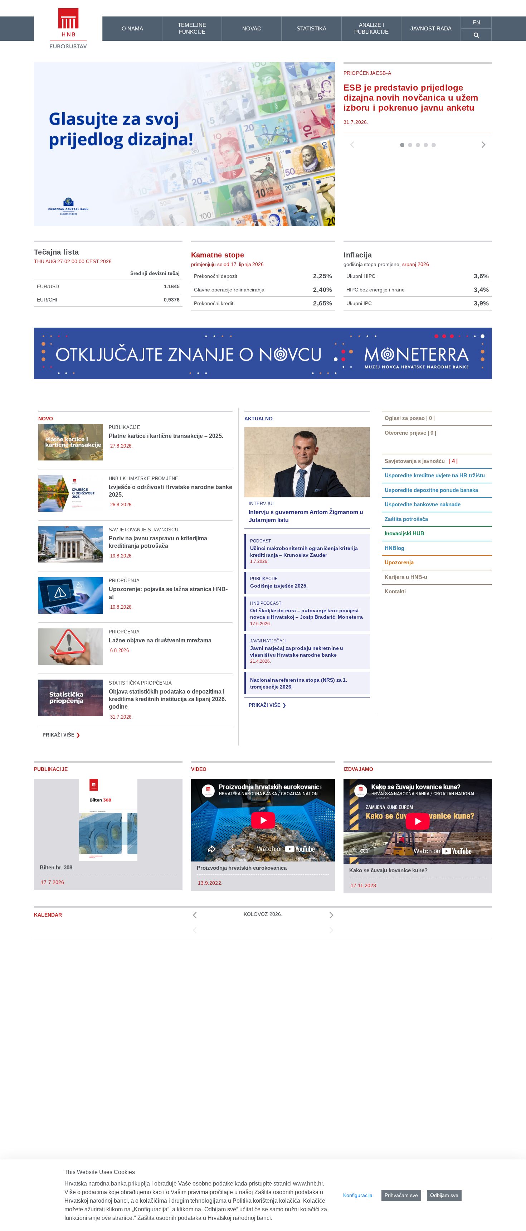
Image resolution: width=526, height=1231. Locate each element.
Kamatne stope (217, 255)
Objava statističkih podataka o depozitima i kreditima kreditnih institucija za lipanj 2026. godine (167, 699)
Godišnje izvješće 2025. (279, 586)
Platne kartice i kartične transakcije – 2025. (166, 436)
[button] (402, 145)
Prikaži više (61, 735)
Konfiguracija (357, 1195)
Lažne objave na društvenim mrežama (160, 640)
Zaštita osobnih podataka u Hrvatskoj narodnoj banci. (204, 1218)
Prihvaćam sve (401, 1195)
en (476, 22)
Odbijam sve (444, 1195)
